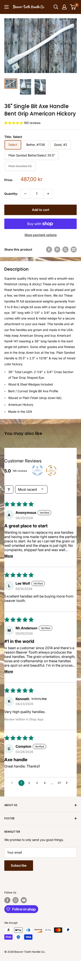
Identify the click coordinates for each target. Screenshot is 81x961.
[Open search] (56, 7)
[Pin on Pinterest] (57, 249)
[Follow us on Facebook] (7, 900)
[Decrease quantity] (25, 193)
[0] (73, 7)
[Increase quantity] (48, 193)
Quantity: (11, 193)
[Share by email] (74, 249)
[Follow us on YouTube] (24, 900)
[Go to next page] (67, 783)
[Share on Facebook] (49, 249)
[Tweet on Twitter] (65, 249)
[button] (14, 123)
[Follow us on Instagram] (16, 900)
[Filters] (8, 489)
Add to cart (40, 210)
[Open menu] (6, 7)
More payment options (41, 235)
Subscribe (19, 865)
